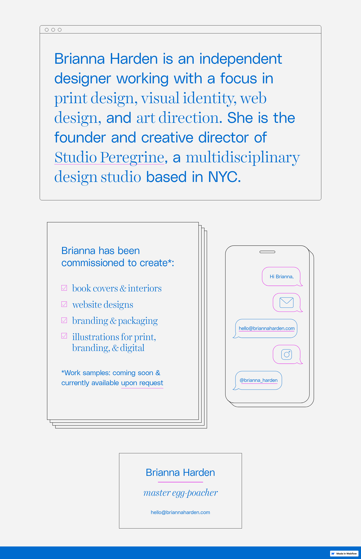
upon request (142, 382)
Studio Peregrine (109, 155)
